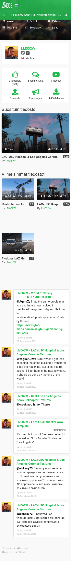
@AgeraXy (23, 301)
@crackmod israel (29, 404)
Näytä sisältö (26, 337)
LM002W (28, 48)
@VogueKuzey (26, 359)
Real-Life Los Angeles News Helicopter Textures (39, 398)
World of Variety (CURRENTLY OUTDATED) (34, 295)
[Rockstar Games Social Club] (28, 52)
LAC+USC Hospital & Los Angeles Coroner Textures (41, 352)
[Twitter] (23, 52)
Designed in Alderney (15, 548)
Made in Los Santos (14, 552)
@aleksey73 (25, 468)
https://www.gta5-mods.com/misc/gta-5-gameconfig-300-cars (40, 329)
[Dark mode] (60, 15)
